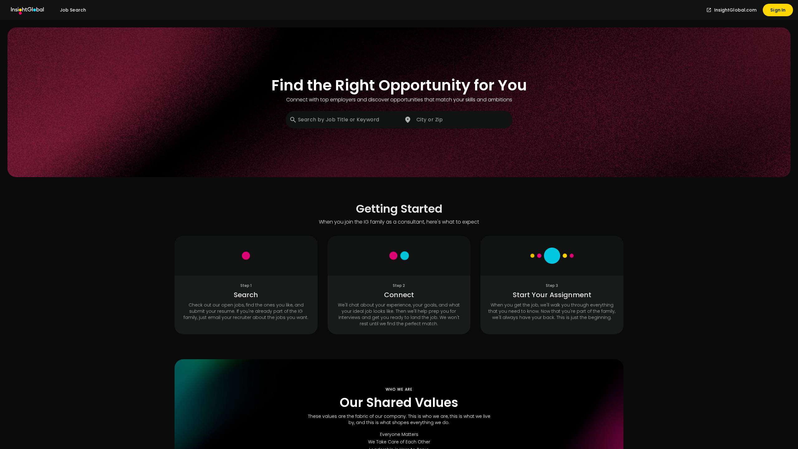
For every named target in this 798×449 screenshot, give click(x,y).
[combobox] (343, 119)
